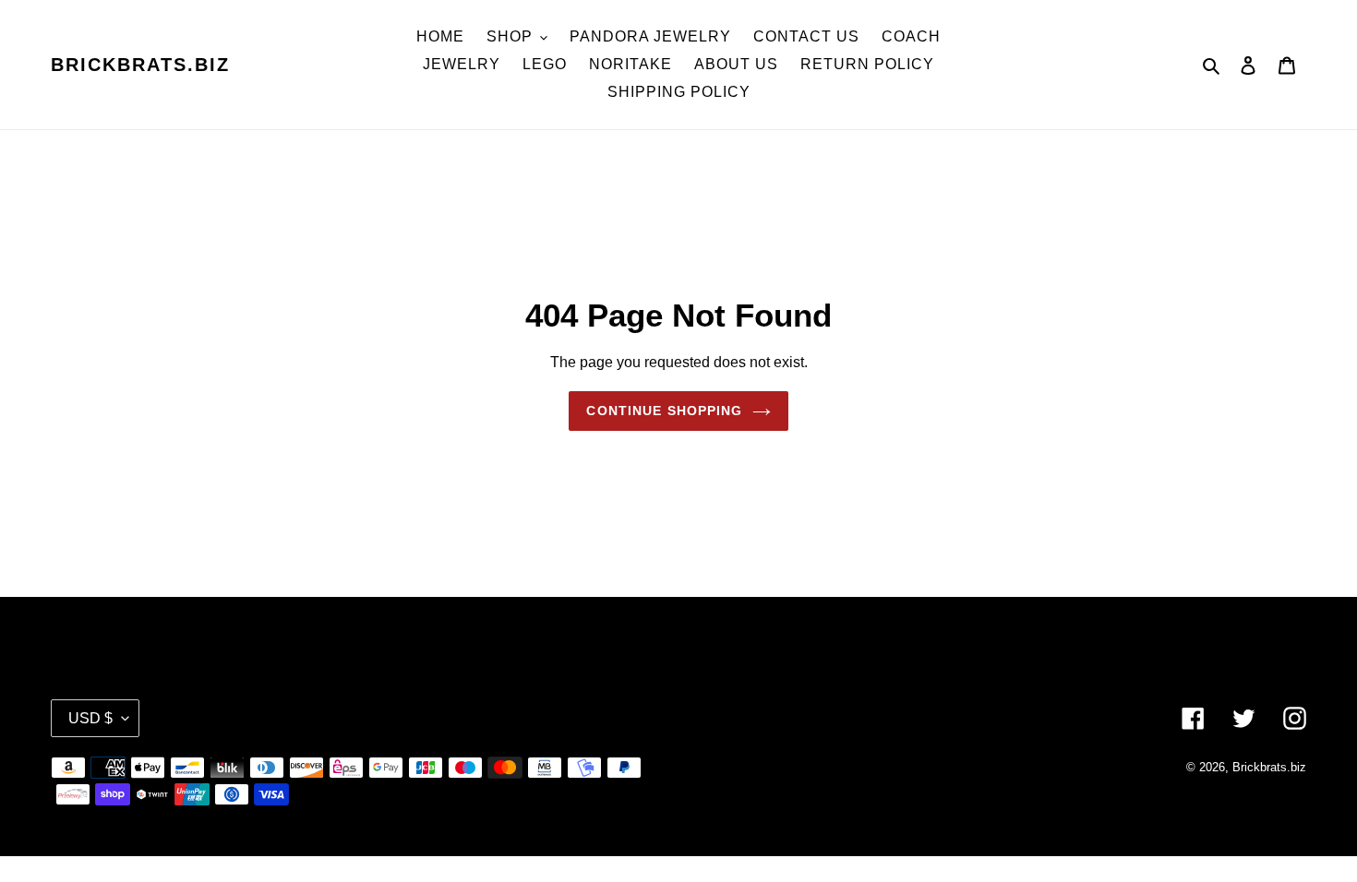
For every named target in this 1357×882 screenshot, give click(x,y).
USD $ (90, 718)
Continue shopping (664, 410)
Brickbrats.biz (140, 64)
